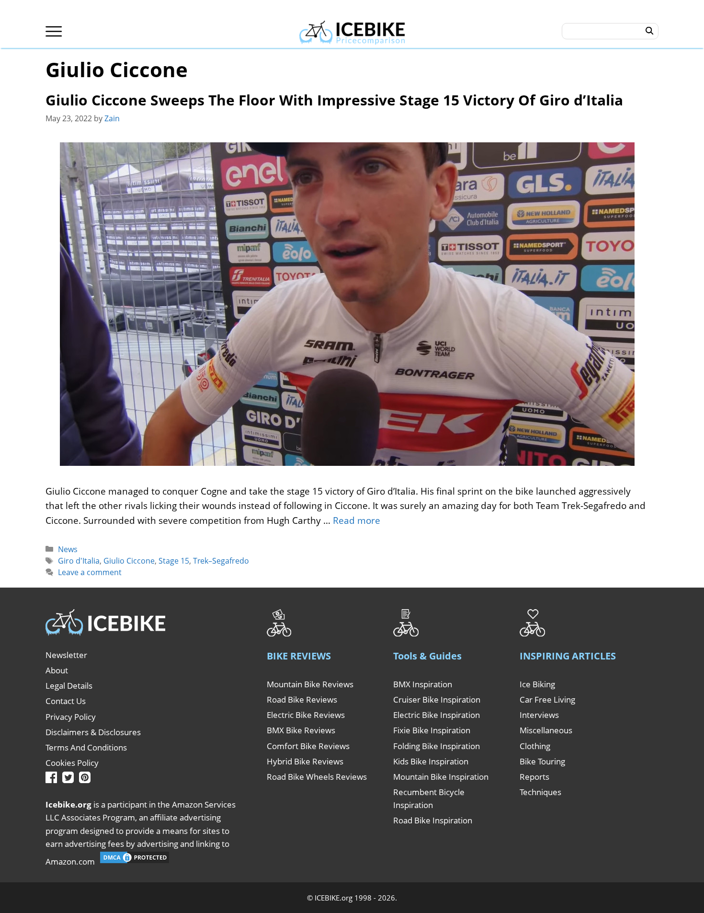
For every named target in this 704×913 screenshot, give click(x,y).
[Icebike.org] (352, 31)
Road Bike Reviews (302, 699)
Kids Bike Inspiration (430, 761)
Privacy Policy (70, 716)
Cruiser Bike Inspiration (436, 699)
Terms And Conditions (86, 747)
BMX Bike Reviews (301, 730)
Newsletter (66, 654)
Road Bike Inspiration (432, 820)
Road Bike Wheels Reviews (317, 776)
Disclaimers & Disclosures (93, 732)
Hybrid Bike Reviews (305, 761)
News (68, 549)
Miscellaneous (546, 730)
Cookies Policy (72, 762)
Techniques (540, 791)
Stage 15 (174, 560)
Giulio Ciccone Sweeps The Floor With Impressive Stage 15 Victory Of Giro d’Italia (334, 100)
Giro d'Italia (79, 560)
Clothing (535, 745)
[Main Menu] (53, 31)
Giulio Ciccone (129, 560)
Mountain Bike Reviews (310, 684)
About (56, 670)
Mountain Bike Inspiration (440, 776)
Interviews (539, 714)
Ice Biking (537, 684)
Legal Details (68, 685)
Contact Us (65, 700)
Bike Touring (542, 761)
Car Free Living (547, 699)
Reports (534, 776)
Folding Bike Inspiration (436, 745)
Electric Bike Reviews (306, 714)
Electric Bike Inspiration (436, 714)
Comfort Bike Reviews (308, 745)
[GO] (649, 31)
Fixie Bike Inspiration (431, 730)
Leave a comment (90, 572)
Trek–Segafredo (221, 560)
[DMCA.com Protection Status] (134, 861)
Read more (356, 520)
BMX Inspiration (422, 684)
